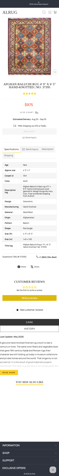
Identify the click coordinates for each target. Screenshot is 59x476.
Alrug (9, 12)
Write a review (29, 298)
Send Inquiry (31, 137)
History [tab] (29, 328)
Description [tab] (47, 149)
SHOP (5, 453)
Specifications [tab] (11, 149)
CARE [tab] (29, 322)
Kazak (25, 350)
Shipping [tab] (8, 155)
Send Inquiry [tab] (32, 149)
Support (8, 460)
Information (11, 445)
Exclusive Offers (14, 468)
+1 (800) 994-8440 (48, 257)
